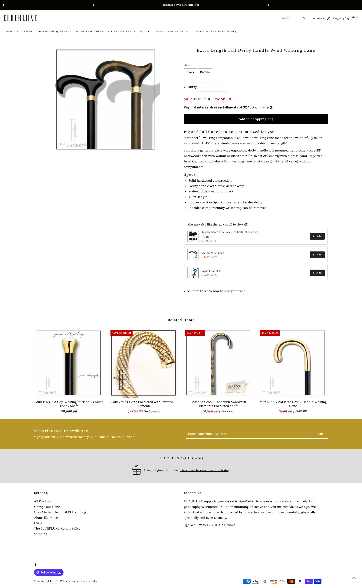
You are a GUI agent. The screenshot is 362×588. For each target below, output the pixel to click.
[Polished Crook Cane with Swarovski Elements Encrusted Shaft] (218, 363)
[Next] (268, 5)
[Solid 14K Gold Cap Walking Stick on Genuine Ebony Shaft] (69, 363)
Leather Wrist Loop (212, 252)
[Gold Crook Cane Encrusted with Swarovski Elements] (144, 363)
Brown (205, 72)
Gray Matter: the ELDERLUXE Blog (60, 512)
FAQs (38, 523)
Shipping (40, 534)
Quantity (190, 87)
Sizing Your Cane (47, 507)
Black (190, 72)
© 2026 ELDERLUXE (50, 581)
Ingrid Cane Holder (212, 271)
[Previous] (94, 5)
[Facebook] (3, 5)
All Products (43, 501)
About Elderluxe (46, 518)
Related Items (181, 319)
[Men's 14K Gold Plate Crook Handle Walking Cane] (293, 363)
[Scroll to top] (354, 578)
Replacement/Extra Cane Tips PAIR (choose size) (230, 232)
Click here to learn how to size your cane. (215, 291)
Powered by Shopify (82, 581)
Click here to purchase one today (204, 470)
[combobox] (289, 18)
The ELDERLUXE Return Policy (57, 528)
